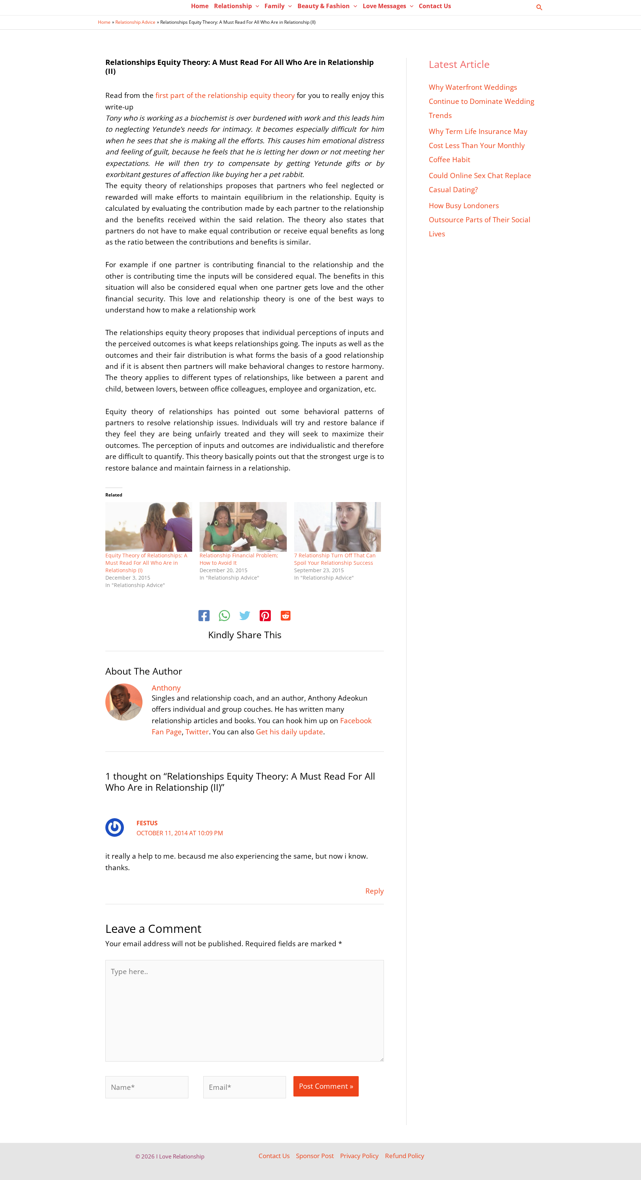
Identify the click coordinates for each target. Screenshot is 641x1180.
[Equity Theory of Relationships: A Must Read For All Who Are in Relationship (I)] (148, 527)
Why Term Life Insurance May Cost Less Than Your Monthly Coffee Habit (478, 145)
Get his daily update (289, 732)
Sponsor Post (315, 1155)
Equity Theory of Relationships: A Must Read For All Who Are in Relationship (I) (146, 563)
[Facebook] (204, 616)
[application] (255, 6)
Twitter (197, 732)
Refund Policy (404, 1155)
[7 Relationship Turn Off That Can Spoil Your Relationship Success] (337, 527)
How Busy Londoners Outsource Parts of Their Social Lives (479, 220)
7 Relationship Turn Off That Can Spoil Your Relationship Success (335, 559)
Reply (374, 891)
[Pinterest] (265, 616)
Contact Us (274, 1155)
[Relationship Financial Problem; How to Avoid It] (243, 527)
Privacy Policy (359, 1155)
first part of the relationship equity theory (225, 95)
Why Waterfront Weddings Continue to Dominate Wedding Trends (481, 101)
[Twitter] (244, 616)
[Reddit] (285, 616)
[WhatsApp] (224, 616)
